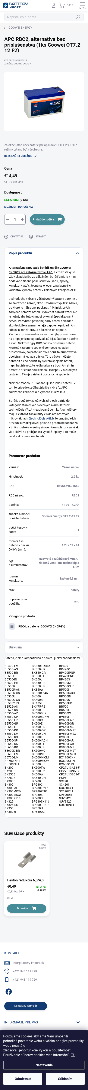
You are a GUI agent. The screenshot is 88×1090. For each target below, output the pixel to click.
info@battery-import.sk (28, 963)
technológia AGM (41, 418)
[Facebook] (8, 991)
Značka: (17, 64)
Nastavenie (44, 1065)
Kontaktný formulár (25, 1005)
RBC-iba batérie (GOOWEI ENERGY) (41, 626)
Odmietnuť (23, 1079)
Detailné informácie (18, 156)
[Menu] (82, 5)
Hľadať (78, 16)
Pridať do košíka (43, 219)
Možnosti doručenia (18, 206)
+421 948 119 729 (25, 971)
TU (73, 1055)
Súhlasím (65, 1079)
